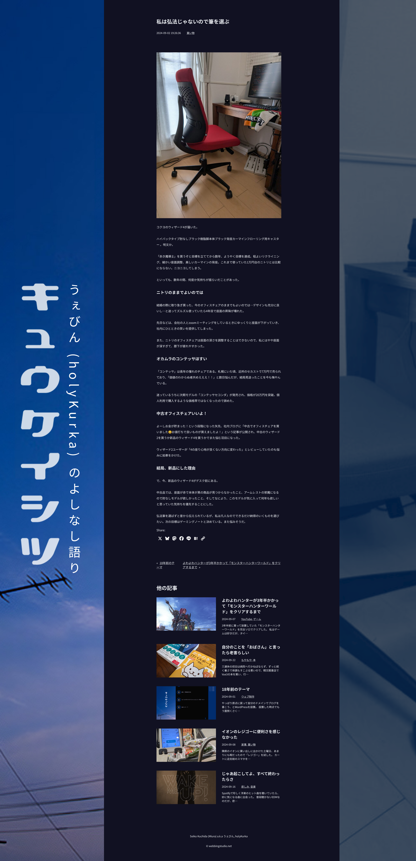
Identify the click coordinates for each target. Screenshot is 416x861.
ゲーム (257, 619)
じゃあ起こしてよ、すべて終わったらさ (251, 776)
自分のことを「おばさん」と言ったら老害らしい (251, 649)
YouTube (246, 619)
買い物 (191, 33)
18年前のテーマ (236, 689)
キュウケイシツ (40, 424)
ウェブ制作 (247, 696)
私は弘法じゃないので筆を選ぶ (192, 21)
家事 (244, 744)
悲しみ (245, 786)
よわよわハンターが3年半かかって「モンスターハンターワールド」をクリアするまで (250, 605)
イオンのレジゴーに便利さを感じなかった (251, 734)
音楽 (253, 786)
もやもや (246, 660)
